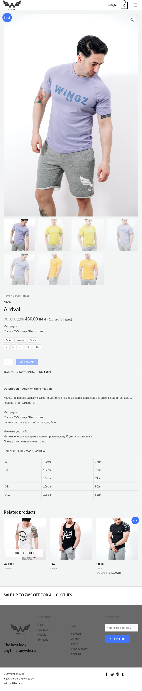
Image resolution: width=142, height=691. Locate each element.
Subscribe (117, 639)
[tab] (11, 389)
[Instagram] (112, 674)
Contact (76, 633)
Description (11, 388)
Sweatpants (44, 629)
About (75, 638)
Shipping (76, 653)
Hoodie (41, 634)
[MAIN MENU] (135, 5)
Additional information (37, 388)
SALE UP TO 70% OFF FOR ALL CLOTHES (38, 595)
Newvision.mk (11, 678)
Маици (16, 295)
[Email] (117, 674)
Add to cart (27, 361)
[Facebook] (106, 674)
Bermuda (42, 639)
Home (7, 295)
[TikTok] (123, 674)
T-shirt (47, 371)
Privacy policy (79, 648)
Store (74, 643)
